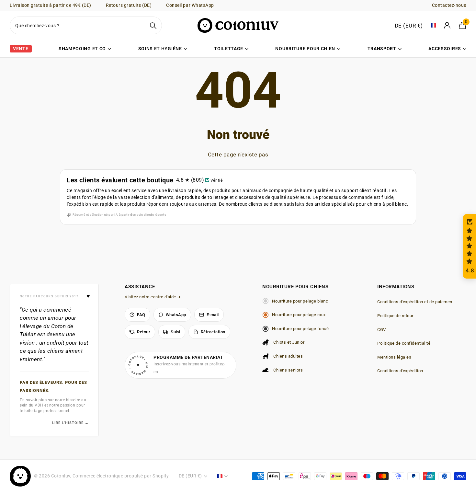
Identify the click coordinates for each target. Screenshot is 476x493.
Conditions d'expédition (400, 370)
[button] (469, 246)
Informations (395, 287)
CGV (381, 329)
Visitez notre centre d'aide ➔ (153, 296)
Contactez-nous (449, 5)
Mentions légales (394, 357)
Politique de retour (395, 315)
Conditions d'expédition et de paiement (415, 301)
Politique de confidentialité (403, 343)
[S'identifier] (447, 25)
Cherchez (153, 25)
